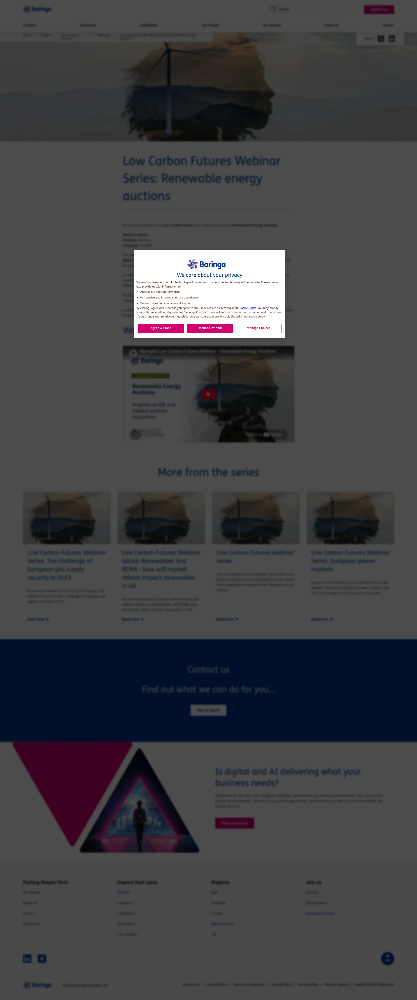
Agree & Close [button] (161, 328)
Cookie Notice (248, 308)
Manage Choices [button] (258, 328)
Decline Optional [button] (210, 328)
